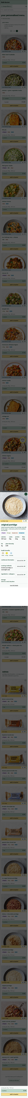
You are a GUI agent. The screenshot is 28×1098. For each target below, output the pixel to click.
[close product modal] (26, 492)
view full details (14, 585)
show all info (20, 560)
